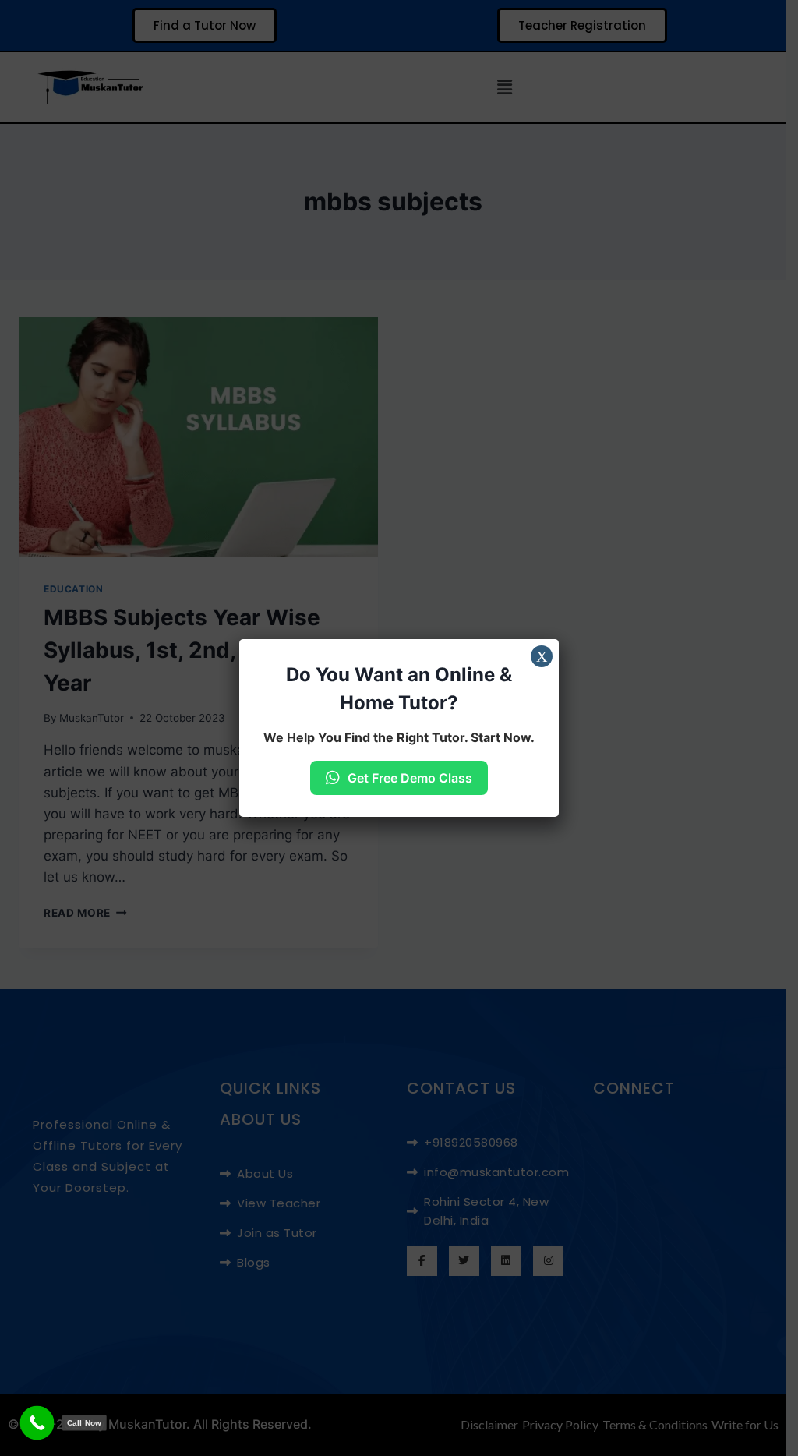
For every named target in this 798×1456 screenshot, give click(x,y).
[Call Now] (37, 1423)
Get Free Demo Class (410, 778)
